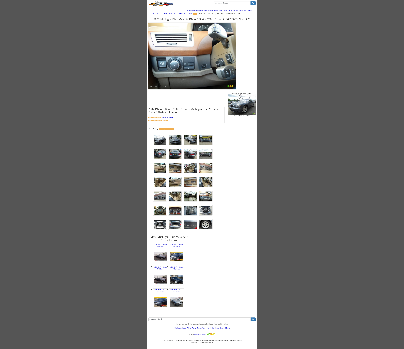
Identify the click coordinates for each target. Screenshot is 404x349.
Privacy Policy (191, 328)
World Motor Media (199, 334)
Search (209, 328)
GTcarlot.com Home (180, 328)
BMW (165, 14)
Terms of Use (201, 328)
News (225, 10)
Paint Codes (218, 10)
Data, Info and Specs (236, 10)
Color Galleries (208, 10)
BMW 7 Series (173, 14)
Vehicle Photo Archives (194, 10)
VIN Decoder (248, 10)
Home (150, 14)
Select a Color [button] (167, 117)
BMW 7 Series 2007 (185, 14)
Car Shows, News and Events (221, 328)
